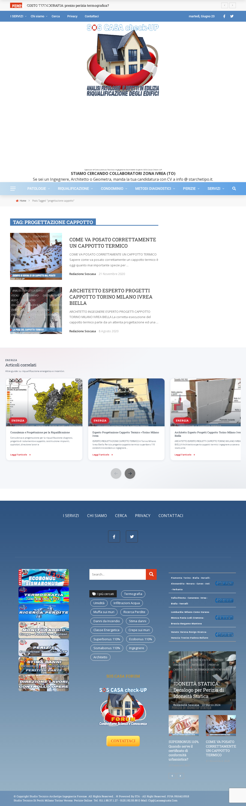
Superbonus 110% (106, 639)
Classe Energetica (106, 630)
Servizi (214, 188)
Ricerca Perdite (134, 612)
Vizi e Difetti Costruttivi (45, 314)
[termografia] (43, 577)
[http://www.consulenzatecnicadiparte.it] (115, 796)
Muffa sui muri (103, 612)
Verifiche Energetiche (35, 246)
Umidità (99, 603)
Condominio (112, 188)
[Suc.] (180, 776)
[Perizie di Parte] (43, 647)
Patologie (36, 188)
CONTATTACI (123, 741)
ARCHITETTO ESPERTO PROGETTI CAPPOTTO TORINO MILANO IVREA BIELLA (111, 296)
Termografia (133, 594)
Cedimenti (180, 660)
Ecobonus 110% (140, 639)
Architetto (100, 657)
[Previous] (172, 776)
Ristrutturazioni (59, 241)
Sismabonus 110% (106, 648)
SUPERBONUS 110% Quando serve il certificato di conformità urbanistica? (184, 750)
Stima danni (137, 621)
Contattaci (92, 16)
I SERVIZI (16, 16)
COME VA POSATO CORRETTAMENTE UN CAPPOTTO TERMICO (112, 242)
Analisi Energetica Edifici (27, 290)
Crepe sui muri (139, 630)
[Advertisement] (123, 134)
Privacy (72, 16)
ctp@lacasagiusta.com (163, 800)
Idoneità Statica (200, 660)
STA (137, 796)
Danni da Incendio (106, 621)
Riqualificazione (73, 188)
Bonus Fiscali (20, 236)
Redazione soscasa (82, 274)
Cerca (56, 16)
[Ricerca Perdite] (43, 612)
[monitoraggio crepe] (43, 629)
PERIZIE (189, 188)
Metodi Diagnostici (153, 188)
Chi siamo (37, 16)
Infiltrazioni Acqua (127, 603)
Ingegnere (136, 648)
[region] (123, 420)
